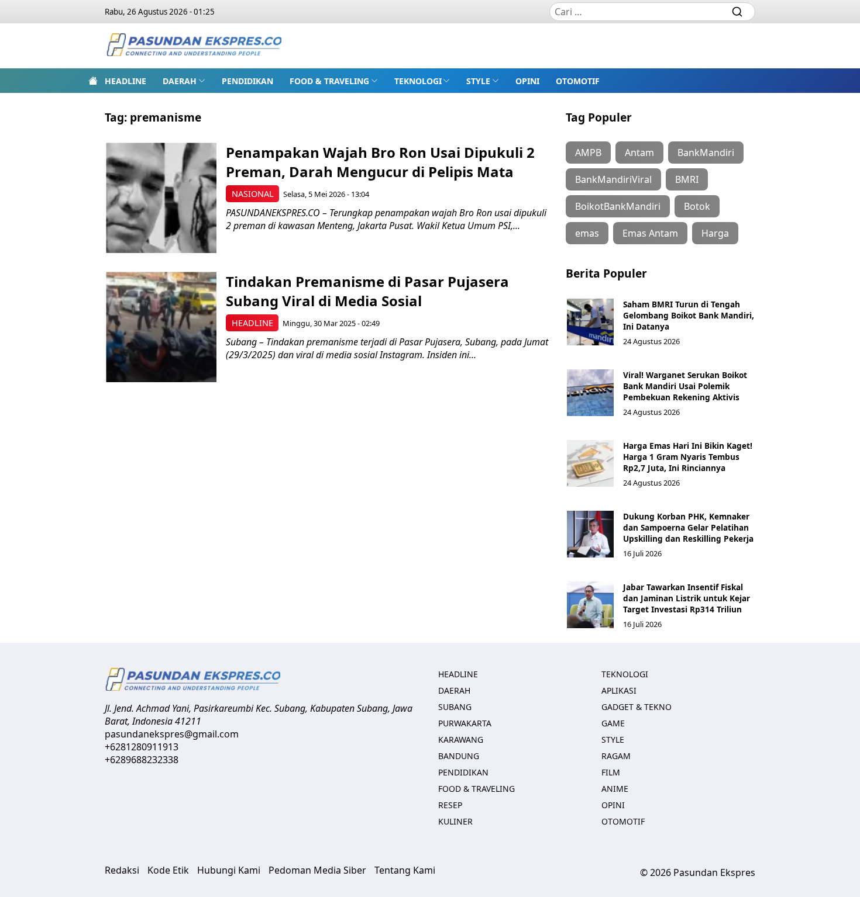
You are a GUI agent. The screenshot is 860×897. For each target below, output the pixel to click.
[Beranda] (93, 80)
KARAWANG (460, 739)
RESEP (450, 805)
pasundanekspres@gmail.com (172, 734)
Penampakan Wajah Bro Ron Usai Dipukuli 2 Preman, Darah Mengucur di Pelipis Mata (380, 162)
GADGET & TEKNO (636, 706)
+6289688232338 (141, 759)
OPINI (527, 80)
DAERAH (180, 80)
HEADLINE (125, 80)
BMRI (687, 179)
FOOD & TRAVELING (329, 80)
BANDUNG (458, 755)
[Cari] (737, 11)
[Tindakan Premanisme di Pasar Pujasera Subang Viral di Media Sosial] (161, 327)
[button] (184, 80)
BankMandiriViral (613, 179)
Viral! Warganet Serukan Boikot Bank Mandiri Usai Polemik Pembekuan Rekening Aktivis (685, 386)
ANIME (614, 788)
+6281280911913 (141, 746)
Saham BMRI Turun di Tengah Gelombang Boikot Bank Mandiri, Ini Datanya (688, 315)
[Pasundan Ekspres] (193, 46)
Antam (639, 152)
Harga (715, 233)
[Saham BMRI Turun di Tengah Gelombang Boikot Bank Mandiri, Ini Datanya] (590, 322)
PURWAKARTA (464, 723)
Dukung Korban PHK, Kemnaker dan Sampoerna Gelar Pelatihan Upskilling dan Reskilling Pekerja (688, 527)
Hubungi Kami (228, 870)
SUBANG (455, 706)
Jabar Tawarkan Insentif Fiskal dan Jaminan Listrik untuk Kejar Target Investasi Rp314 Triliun (686, 598)
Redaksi (122, 870)
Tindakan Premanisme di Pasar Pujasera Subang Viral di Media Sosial (367, 291)
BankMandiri (705, 152)
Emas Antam (650, 233)
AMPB (588, 152)
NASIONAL (253, 193)
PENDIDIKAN (247, 80)
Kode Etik (168, 870)
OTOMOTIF (578, 80)
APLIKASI (619, 690)
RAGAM (616, 755)
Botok (697, 206)
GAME (613, 723)
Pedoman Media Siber (317, 870)
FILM (610, 772)
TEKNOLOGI (418, 80)
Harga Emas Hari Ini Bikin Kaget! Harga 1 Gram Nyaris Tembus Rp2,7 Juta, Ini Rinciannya (687, 456)
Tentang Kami (404, 870)
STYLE (478, 80)
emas (587, 233)
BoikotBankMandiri (618, 206)
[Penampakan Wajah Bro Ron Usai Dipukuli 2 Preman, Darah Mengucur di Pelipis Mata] (161, 198)
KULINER (455, 821)
